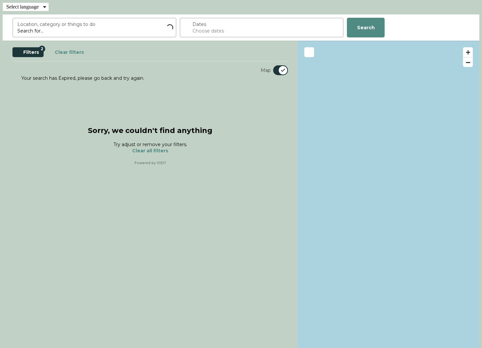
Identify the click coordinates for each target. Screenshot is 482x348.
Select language (22, 7)
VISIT (161, 163)
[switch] (276, 70)
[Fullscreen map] (309, 52)
